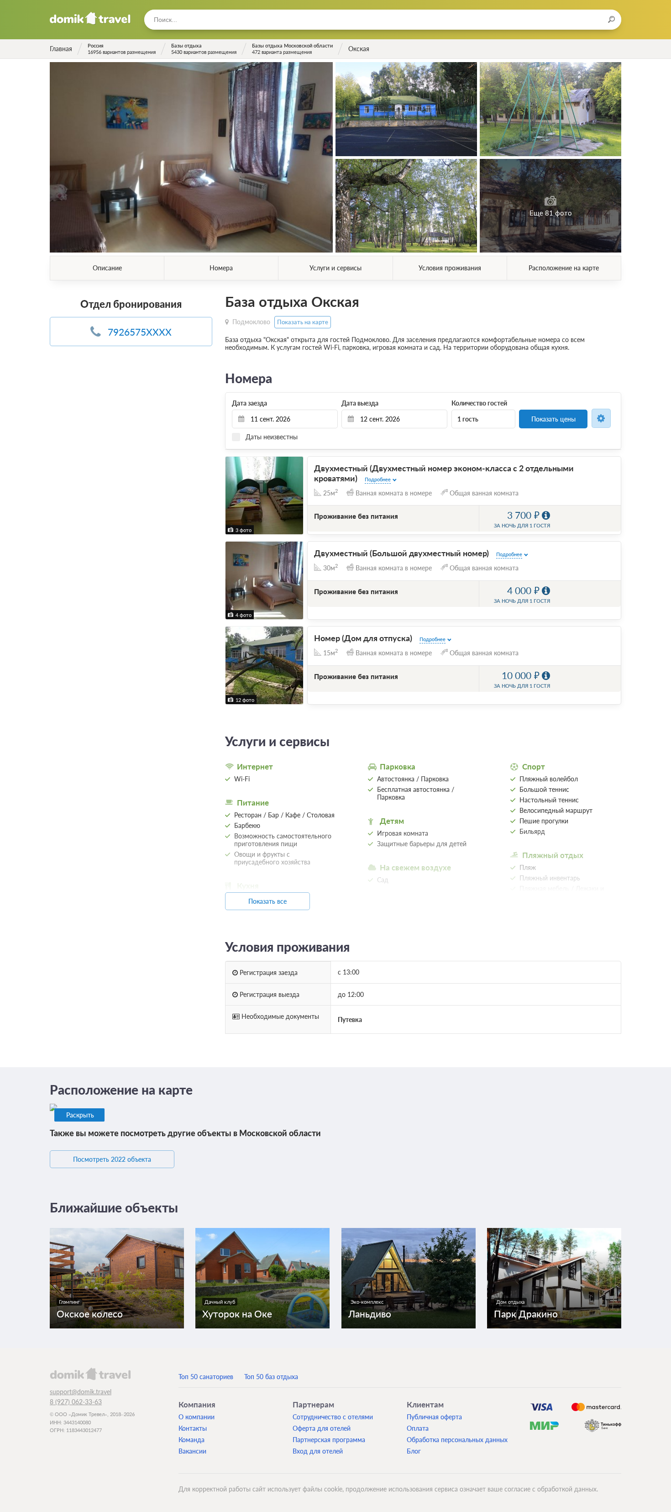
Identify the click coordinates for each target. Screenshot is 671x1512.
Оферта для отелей (322, 1428)
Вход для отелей (318, 1451)
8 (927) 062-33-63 (76, 1402)
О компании (196, 1417)
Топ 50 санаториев (205, 1376)
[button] (233, 495)
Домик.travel (90, 18)
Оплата (418, 1428)
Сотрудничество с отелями (333, 1417)
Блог (414, 1451)
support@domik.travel (80, 1392)
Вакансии (192, 1451)
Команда (191, 1440)
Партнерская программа (329, 1440)
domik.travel (90, 1373)
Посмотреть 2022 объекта (112, 1159)
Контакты (192, 1428)
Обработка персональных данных (457, 1440)
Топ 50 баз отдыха (271, 1376)
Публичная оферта (434, 1417)
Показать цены (553, 419)
